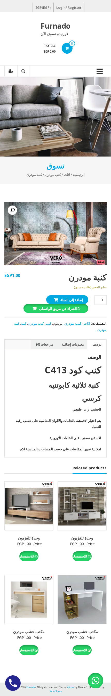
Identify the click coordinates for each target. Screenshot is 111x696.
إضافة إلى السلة (71, 300)
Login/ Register (69, 7)
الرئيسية (79, 174)
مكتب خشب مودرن (82, 631)
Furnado (55, 26)
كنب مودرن (53, 174)
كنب (48, 323)
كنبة (23, 323)
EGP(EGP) (43, 7)
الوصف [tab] (97, 344)
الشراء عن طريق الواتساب (58, 308)
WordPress (56, 691)
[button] (12, 210)
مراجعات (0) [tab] (44, 344)
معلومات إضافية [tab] (73, 344)
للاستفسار (80, 556)
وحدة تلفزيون (82, 538)
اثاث (67, 174)
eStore (70, 687)
